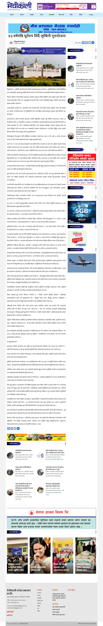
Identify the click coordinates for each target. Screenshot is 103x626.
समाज (41, 15)
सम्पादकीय (51, 15)
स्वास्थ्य (39, 603)
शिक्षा (38, 611)
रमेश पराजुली (55, 612)
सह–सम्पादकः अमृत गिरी (58, 607)
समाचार (22, 15)
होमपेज (12, 15)
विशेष (71, 15)
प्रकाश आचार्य (56, 609)
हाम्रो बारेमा (10, 612)
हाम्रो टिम (9, 615)
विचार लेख (61, 15)
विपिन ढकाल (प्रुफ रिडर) (58, 615)
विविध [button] (80, 15)
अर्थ (38, 608)
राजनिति (32, 15)
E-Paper (91, 15)
